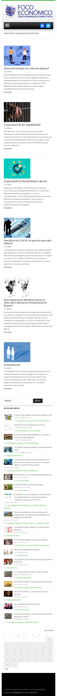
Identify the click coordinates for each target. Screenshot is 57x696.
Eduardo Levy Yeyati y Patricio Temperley (33, 421)
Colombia (7, 72)
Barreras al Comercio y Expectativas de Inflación (33, 581)
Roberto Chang (13, 535)
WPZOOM (34, 693)
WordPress (17, 693)
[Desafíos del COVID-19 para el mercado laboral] (17, 227)
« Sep (6, 669)
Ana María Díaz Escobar (27, 33)
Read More (8, 92)
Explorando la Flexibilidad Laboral (25, 181)
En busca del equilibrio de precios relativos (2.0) (33, 415)
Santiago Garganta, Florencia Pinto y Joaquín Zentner (28, 523)
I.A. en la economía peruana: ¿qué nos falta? (31, 572)
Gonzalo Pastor (23, 480)
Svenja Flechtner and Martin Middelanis (22, 470)
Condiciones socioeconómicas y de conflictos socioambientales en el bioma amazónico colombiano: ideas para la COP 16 (32, 497)
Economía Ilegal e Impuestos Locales (28, 484)
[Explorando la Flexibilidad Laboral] (17, 168)
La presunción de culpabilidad (22, 124)
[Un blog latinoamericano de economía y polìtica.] (28, 11)
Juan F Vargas (22, 490)
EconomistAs (12, 364)
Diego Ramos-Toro (14, 455)
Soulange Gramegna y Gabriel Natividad (22, 443)
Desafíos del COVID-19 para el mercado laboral (27, 242)
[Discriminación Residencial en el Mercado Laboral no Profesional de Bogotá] (17, 287)
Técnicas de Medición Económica (27, 549)
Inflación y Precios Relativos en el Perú (29, 425)
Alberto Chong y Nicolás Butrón (29, 587)
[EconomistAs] (17, 352)
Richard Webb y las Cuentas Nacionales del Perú (33, 475)
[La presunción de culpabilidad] (17, 112)
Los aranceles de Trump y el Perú (27, 604)
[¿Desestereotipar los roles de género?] (17, 55)
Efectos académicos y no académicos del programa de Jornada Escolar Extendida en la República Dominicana (32, 515)
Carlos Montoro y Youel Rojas (28, 430)
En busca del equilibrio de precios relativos (31, 540)
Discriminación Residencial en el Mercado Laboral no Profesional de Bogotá (25, 302)
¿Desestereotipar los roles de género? (26, 68)
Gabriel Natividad (24, 577)
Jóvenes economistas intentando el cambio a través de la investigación (32, 436)
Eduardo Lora (22, 555)
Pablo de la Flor (23, 609)
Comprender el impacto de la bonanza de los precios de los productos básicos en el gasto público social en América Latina (32, 462)
